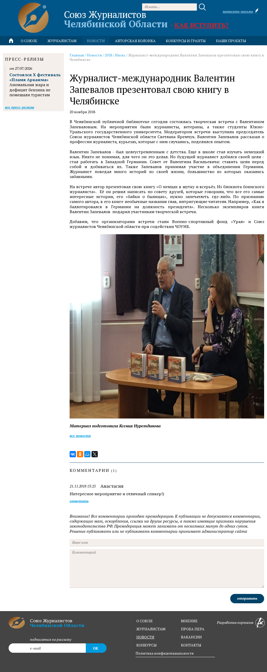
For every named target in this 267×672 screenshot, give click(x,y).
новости (96, 40)
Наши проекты (231, 40)
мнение (189, 620)
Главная (77, 55)
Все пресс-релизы (19, 107)
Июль (120, 55)
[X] (95, 454)
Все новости (80, 435)
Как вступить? (201, 25)
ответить (79, 501)
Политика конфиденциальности (165, 653)
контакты (191, 645)
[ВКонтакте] (73, 454)
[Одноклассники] (80, 454)
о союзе (144, 620)
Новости (94, 55)
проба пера (192, 628)
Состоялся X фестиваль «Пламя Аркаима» (35, 77)
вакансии (191, 637)
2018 (108, 55)
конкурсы (146, 645)
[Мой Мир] (87, 454)
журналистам (151, 628)
